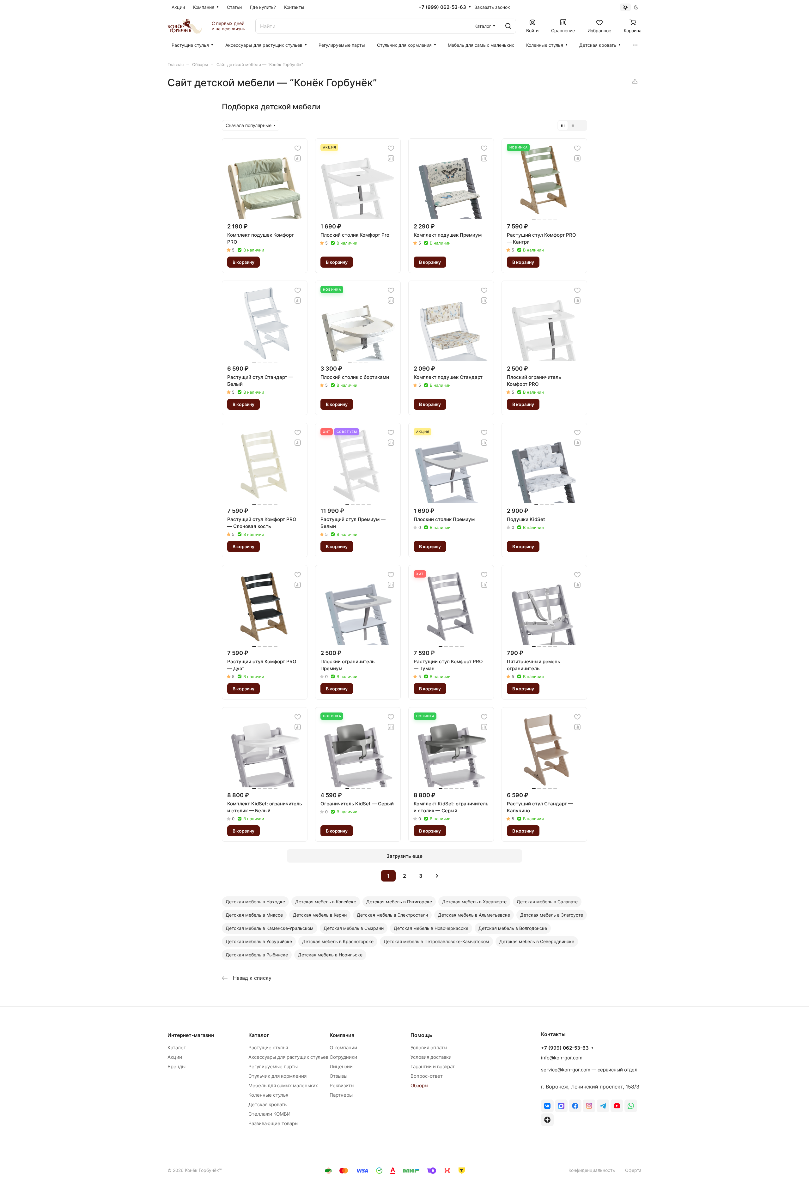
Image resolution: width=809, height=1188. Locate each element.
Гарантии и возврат (433, 1067)
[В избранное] (298, 148)
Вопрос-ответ (427, 1076)
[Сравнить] (298, 158)
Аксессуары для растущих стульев (288, 1057)
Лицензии (341, 1067)
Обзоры (419, 1085)
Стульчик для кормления (277, 1076)
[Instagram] (589, 1106)
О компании (343, 1048)
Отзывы (338, 1076)
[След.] (436, 876)
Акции (174, 1057)
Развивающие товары (273, 1123)
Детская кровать (267, 1104)
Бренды (176, 1067)
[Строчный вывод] (572, 125)
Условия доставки (431, 1057)
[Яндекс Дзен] (547, 1119)
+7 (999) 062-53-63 (442, 7)
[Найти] (508, 26)
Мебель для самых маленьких (283, 1085)
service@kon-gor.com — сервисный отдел (589, 1070)
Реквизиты (342, 1085)
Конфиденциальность (592, 1170)
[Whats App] (630, 1106)
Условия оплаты (429, 1048)
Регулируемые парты (273, 1067)
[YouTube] (617, 1106)
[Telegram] (603, 1106)
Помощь (421, 1035)
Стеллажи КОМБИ (269, 1114)
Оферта (633, 1170)
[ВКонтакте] (547, 1106)
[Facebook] (575, 1106)
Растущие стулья (268, 1048)
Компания (342, 1035)
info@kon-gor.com (561, 1058)
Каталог (176, 1048)
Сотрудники (343, 1057)
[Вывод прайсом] (582, 125)
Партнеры (341, 1095)
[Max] (561, 1106)
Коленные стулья (268, 1095)
